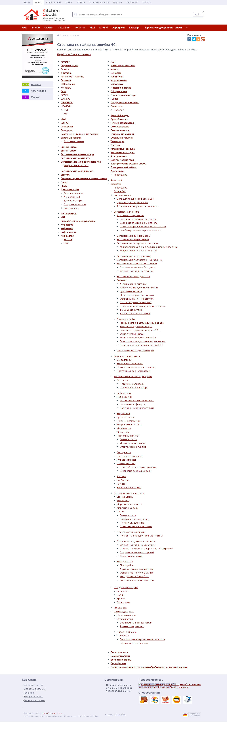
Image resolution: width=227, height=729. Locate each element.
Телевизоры (117, 141)
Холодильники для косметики (137, 580)
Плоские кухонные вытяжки (135, 302)
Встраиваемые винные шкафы (77, 154)
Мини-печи (117, 76)
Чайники (121, 483)
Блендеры (134, 27)
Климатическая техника (127, 356)
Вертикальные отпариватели (136, 622)
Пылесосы (116, 106)
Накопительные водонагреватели (136, 367)
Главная (26, 2)
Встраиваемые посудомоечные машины (139, 259)
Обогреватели (119, 91)
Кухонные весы (125, 417)
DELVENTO (64, 27)
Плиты (114, 98)
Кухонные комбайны (128, 420)
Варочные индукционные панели (163, 27)
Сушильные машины (122, 137)
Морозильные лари (127, 507)
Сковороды (123, 602)
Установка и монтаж (99, 2)
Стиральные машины (122, 134)
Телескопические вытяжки (135, 313)
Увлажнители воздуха (123, 148)
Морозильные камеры (129, 504)
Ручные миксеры (126, 459)
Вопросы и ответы (121, 659)
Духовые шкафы (70, 189)
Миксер (115, 69)
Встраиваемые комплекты (75, 158)
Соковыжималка (120, 126)
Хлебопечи (123, 480)
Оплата (69, 2)
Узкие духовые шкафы (132, 333)
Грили (64, 182)
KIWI (92, 27)
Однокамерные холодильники (137, 572)
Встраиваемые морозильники (133, 256)
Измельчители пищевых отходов (135, 350)
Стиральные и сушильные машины (136, 541)
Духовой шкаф (72, 196)
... (186, 26)
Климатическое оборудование (78, 221)
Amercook (116, 180)
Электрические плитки (133, 446)
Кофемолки (67, 235)
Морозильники (119, 80)
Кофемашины (68, 232)
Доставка (81, 2)
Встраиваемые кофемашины (133, 239)
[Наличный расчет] (144, 700)
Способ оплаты (119, 652)
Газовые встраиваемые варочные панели (84, 178)
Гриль (64, 185)
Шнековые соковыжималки (135, 470)
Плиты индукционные (132, 522)
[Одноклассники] (198, 39)
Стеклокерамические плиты (136, 526)
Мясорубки (117, 84)
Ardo (24, 27)
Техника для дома (124, 611)
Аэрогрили (118, 27)
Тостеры (115, 145)
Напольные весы (126, 615)
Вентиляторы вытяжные (130, 363)
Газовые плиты (128, 515)
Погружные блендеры (132, 383)
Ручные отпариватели (123, 122)
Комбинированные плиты (134, 519)
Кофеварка (67, 224)
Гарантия (117, 2)
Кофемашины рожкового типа (137, 407)
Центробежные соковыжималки (138, 467)
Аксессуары (117, 171)
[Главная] (58, 35)
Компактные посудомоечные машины (141, 535)
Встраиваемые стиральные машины (137, 263)
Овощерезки (124, 452)
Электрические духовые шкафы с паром (143, 341)
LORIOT (103, 27)
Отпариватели (125, 618)
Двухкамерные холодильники (136, 568)
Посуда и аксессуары (126, 587)
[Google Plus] (203, 39)
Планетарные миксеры (123, 95)
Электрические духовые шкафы (128, 163)
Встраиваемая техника (126, 211)
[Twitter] (194, 39)
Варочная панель (73, 193)
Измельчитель (69, 213)
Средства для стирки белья (132, 202)
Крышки (121, 598)
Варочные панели (71, 137)
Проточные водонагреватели (133, 370)
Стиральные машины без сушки (137, 267)
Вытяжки (65, 174)
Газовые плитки (128, 439)
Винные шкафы (69, 146)
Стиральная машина (75, 204)
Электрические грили (123, 159)
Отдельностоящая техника (129, 493)
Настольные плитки (128, 435)
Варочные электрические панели (139, 222)
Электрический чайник (124, 167)
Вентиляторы (124, 359)
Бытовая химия (122, 195)
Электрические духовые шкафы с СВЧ (141, 345)
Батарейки (120, 191)
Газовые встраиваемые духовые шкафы (142, 322)
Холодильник (71, 208)
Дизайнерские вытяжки (133, 283)
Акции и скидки (53, 2)
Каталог (38, 2)
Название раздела (121, 87)
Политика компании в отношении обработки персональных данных (149, 667)
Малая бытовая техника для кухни (133, 376)
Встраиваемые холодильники (77, 171)
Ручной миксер (119, 119)
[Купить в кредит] (176, 700)
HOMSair (80, 27)
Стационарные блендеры (134, 387)
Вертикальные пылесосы (134, 643)
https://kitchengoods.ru (52, 713)
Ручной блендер (120, 115)
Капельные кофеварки (132, 404)
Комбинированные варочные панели (141, 230)
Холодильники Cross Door (134, 576)
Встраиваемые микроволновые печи (81, 161)
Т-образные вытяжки (131, 309)
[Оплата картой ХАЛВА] (165, 700)
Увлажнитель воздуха (123, 152)
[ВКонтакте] (189, 39)
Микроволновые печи (76, 165)
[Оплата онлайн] (154, 700)
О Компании (132, 2)
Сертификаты (118, 663)
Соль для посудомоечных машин (135, 198)
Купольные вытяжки (131, 291)
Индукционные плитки (132, 443)
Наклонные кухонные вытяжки (137, 295)
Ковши (120, 594)
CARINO (49, 27)
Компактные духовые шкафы (136, 326)
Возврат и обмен (120, 655)
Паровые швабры (126, 631)
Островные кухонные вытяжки (137, 298)
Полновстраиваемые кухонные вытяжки (142, 306)
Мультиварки (124, 428)
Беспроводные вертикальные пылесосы (142, 639)
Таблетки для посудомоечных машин (137, 206)
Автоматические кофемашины (137, 400)
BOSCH (36, 27)
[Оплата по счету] (187, 700)
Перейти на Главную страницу (74, 54)
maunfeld (116, 183)
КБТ (66, 109)
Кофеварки (67, 228)
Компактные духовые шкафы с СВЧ (140, 330)
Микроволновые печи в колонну (138, 250)
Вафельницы (124, 393)
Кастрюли (122, 591)
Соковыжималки (120, 130)
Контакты (146, 2)
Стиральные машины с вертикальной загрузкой (146, 548)
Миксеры (116, 72)
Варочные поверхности (130, 215)
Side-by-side (127, 565)
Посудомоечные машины (125, 102)
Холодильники (119, 156)
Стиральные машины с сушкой (137, 270)
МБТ (66, 113)
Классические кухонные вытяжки (139, 287)
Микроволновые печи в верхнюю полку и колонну (148, 246)
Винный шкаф (68, 150)
